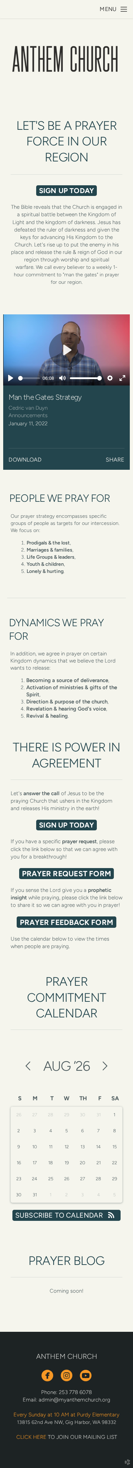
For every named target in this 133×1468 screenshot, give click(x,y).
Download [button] (25, 459)
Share (115, 459)
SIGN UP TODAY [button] (66, 190)
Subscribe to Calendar (60, 1215)
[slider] (29, 378)
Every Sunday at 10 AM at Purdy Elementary (66, 1414)
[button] (66, 873)
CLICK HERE (31, 1437)
